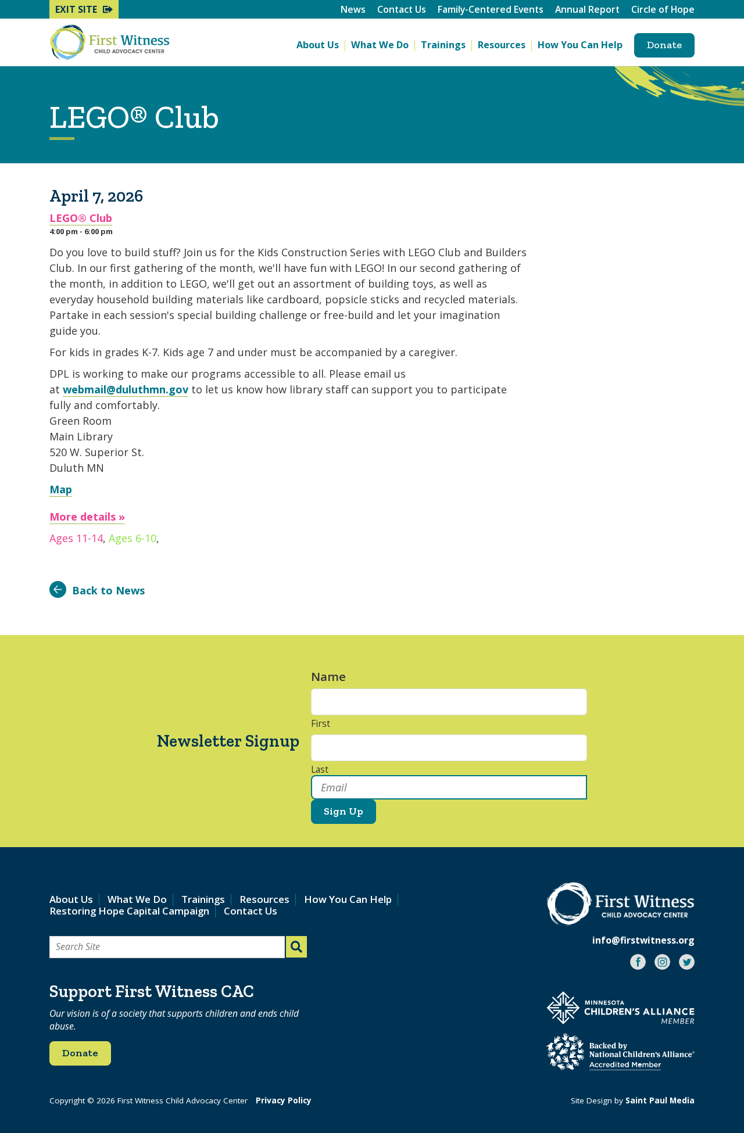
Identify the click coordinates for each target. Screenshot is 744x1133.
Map (60, 489)
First (320, 724)
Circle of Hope (663, 9)
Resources (501, 45)
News (353, 9)
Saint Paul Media (660, 1100)
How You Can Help (580, 45)
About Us (317, 45)
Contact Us (401, 9)
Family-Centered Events (490, 9)
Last (319, 770)
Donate (664, 44)
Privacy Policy (284, 1100)
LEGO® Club (80, 218)
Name (334, 676)
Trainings (443, 45)
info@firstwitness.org (643, 940)
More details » (87, 517)
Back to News (108, 590)
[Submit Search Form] (296, 947)
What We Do (380, 45)
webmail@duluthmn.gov (125, 389)
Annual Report (587, 9)
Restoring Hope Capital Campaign (129, 910)
